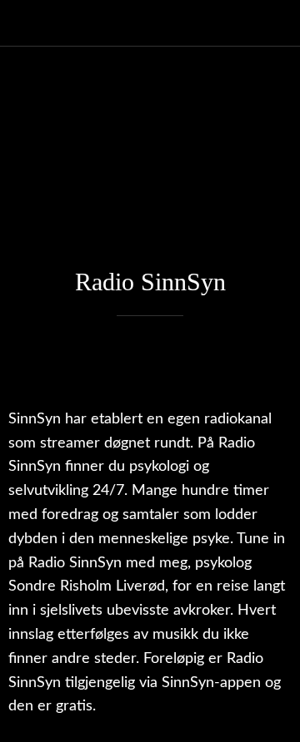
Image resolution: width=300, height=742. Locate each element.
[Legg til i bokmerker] (272, 366)
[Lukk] (23, 23)
